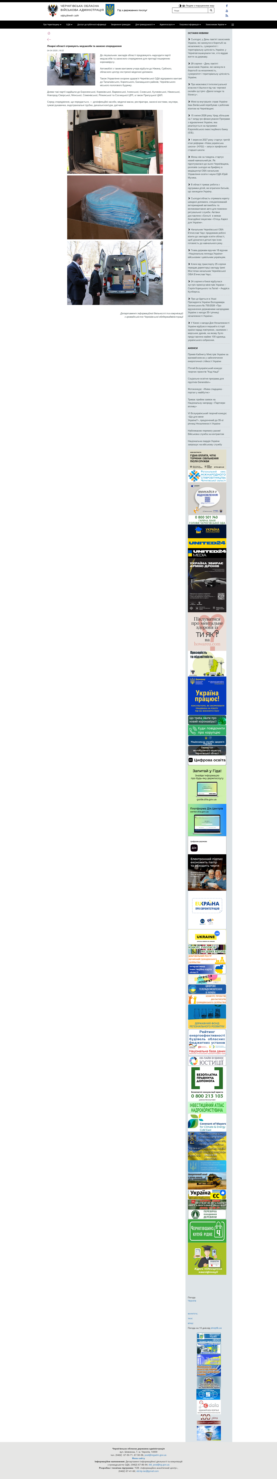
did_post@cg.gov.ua (159, 1464)
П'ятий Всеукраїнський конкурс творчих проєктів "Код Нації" (205, 369)
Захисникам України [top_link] (215, 24)
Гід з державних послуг (132, 10)
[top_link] (232, 25)
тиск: (190, 1318)
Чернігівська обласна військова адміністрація (82, 8)
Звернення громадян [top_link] (120, 24)
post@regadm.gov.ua (155, 1455)
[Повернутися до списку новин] (49, 39)
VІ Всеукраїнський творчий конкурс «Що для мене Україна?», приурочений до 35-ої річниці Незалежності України (207, 418)
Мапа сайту (138, 1458)
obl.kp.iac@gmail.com (147, 1471)
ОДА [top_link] (68, 24)
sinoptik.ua (216, 1327)
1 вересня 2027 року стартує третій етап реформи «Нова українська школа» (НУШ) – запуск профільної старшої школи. (209, 144)
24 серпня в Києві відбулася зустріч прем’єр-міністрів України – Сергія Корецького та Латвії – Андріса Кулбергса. (208, 286)
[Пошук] (211, 10)
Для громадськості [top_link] (144, 24)
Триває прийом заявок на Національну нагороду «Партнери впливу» (206, 403)
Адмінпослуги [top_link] (166, 24)
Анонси (193, 348)
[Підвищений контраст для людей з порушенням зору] (180, 5)
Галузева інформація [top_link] (189, 24)
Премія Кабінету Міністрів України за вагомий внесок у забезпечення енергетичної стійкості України (208, 357)
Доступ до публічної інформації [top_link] (91, 24)
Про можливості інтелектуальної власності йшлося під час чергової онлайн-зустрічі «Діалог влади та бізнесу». (207, 89)
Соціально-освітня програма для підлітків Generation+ (206, 380)
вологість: (193, 1313)
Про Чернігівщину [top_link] (51, 24)
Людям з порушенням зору (199, 5)
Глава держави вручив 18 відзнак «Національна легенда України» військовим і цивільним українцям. (208, 253)
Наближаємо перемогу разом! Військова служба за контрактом (206, 432)
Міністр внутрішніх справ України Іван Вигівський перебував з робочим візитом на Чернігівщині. (208, 105)
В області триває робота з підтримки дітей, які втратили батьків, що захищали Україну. (208, 188)
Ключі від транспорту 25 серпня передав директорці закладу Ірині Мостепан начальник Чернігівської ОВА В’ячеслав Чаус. (207, 269)
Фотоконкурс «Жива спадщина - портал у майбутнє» (205, 390)
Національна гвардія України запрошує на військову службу (205, 442)
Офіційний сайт (70, 15)
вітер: (191, 1323)
